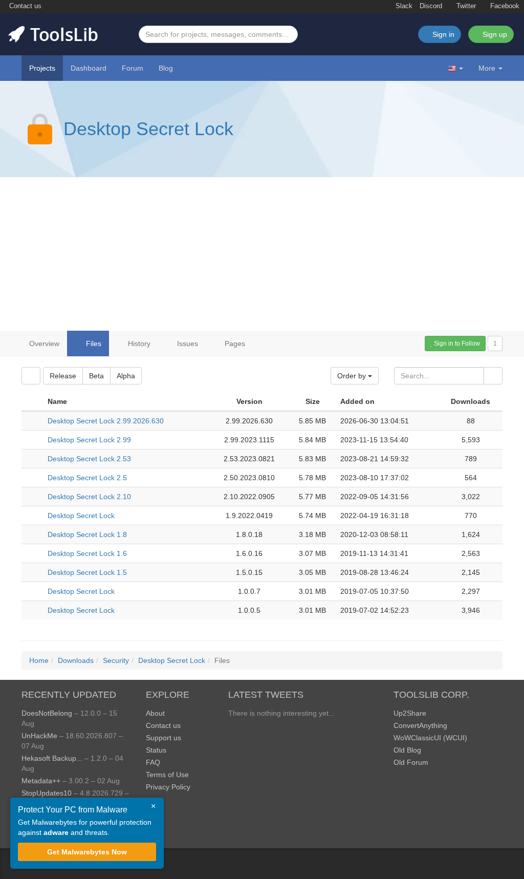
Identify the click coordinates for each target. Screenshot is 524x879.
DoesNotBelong (46, 713)
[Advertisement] (262, 254)
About (155, 713)
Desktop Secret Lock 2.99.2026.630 (106, 421)
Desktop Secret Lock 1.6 (87, 553)
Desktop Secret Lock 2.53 (89, 459)
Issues (186, 343)
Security (116, 660)
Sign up (494, 34)
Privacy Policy (168, 787)
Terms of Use (167, 774)
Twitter (465, 6)
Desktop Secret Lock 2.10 (89, 496)
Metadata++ (40, 781)
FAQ (153, 762)
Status (156, 750)
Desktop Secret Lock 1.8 (87, 534)
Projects (42, 68)
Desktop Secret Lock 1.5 (87, 572)
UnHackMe (39, 736)
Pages (234, 343)
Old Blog (407, 750)
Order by (352, 376)
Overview (44, 343)
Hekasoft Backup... (51, 758)
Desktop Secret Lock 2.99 (89, 440)
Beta (96, 376)
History (138, 343)
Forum (132, 68)
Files (92, 343)
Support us (163, 738)
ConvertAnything (420, 725)
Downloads (76, 660)
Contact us (24, 6)
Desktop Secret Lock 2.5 (87, 478)
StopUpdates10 (46, 793)
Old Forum (411, 762)
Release (63, 376)
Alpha (126, 376)
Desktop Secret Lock (148, 128)
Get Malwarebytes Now (87, 852)
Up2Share (410, 713)
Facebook (503, 6)
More (486, 68)
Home (39, 660)
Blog (166, 68)
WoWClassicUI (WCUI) (430, 738)
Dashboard (88, 68)
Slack (403, 6)
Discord (431, 6)
